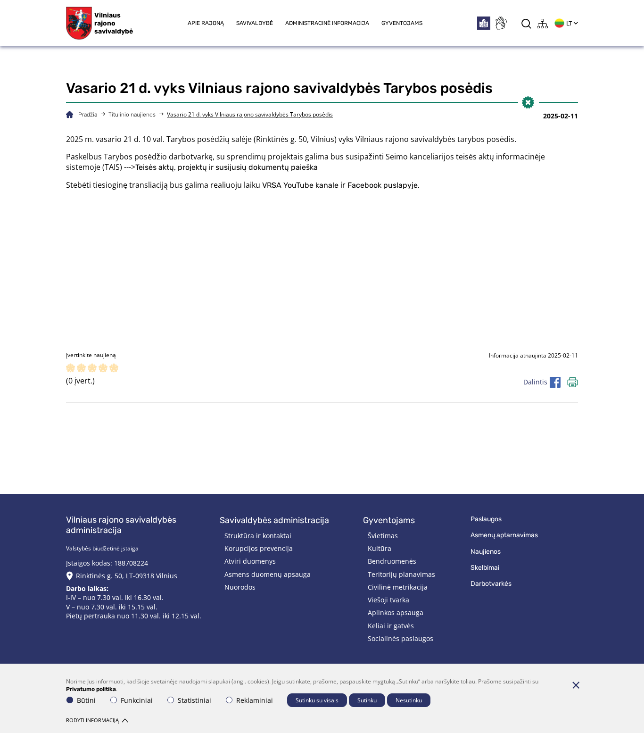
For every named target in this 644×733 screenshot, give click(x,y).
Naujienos (486, 552)
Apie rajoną (206, 23)
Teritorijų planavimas (401, 574)
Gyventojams (401, 23)
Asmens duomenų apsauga (267, 574)
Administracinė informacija (327, 23)
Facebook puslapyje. (383, 185)
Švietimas (383, 535)
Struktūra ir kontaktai (257, 535)
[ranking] (113, 368)
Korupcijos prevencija (258, 548)
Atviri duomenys (250, 561)
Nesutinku (409, 700)
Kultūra (379, 548)
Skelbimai (485, 568)
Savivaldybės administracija (274, 520)
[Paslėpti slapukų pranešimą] (576, 685)
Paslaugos (486, 519)
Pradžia (87, 114)
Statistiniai (194, 700)
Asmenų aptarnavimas (504, 535)
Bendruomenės (392, 561)
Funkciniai (137, 700)
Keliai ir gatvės (391, 625)
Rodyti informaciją (92, 720)
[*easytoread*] (483, 23)
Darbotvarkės (491, 584)
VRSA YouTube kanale (300, 185)
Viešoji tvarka (388, 599)
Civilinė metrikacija (398, 587)
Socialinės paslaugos (400, 638)
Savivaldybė (254, 23)
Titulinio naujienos (132, 114)
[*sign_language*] (500, 23)
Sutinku (367, 700)
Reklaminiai (254, 700)
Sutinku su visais (317, 700)
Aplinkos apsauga (395, 612)
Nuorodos (240, 587)
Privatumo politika (91, 689)
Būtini (86, 700)
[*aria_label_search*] (526, 23)
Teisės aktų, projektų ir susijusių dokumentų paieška (226, 167)
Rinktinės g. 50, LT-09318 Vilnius (126, 575)
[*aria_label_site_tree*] (542, 23)
